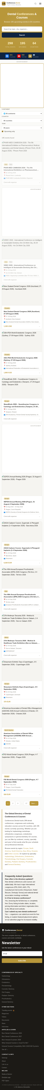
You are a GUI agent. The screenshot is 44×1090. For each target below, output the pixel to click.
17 (26, 803)
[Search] (35, 4)
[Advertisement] (22, 86)
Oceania (35, 851)
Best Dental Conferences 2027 (12, 1036)
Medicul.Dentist (7, 1074)
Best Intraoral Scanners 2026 (11, 1040)
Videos (4, 1017)
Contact (4, 1067)
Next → (34, 803)
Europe (26, 848)
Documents (5, 1020)
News (3, 1023)
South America (17, 851)
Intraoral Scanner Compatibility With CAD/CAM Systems (20, 1046)
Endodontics (29, 856)
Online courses (13, 854)
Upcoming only (9, 131)
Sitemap (4, 1058)
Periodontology (10, 859)
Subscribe (22, 961)
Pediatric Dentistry (18, 862)
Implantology (9, 856)
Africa (29, 851)
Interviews (5, 1026)
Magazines (5, 1013)
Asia (24, 851)
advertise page (15, 920)
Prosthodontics (31, 862)
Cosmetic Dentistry (8, 989)
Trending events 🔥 (8, 1010)
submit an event (28, 914)
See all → (5, 1049)
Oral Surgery (20, 859)
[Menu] (40, 4)
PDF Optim (5, 1081)
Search (22, 35)
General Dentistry (14, 864)
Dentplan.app (6, 1077)
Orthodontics (19, 856)
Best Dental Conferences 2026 (12, 1033)
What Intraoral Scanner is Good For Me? (15, 1043)
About (4, 1061)
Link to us (5, 1064)
